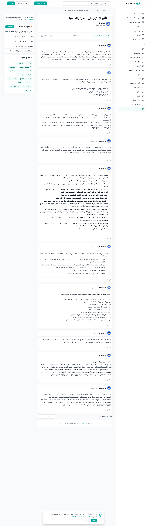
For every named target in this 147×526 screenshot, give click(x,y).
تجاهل (86, 520)
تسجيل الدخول (22, 3)
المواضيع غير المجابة (134, 22)
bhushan (102, 23)
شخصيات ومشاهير (135, 70)
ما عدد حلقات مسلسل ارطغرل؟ (23, 41)
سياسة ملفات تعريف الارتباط (81, 516)
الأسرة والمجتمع (135, 83)
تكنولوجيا (138, 61)
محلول (138, 26)
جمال (139, 91)
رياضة (139, 96)
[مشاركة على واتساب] (51, 36)
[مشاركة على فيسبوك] (46, 36)
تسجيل (11, 3)
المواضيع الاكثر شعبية (134, 18)
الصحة (139, 108)
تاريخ (139, 74)
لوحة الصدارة (137, 39)
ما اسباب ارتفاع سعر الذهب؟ (24, 46)
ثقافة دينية (137, 53)
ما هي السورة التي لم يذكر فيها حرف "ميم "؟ (19, 31)
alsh (98, 11)
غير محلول (137, 30)
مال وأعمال (137, 100)
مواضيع (105, 11)
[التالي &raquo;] (53, 416)
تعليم (139, 66)
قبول (94, 520)
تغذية (139, 78)
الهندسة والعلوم (135, 57)
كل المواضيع (137, 13)
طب (139, 48)
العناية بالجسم (136, 104)
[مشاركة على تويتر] (42, 36)
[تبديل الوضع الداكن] (31, 3)
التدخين (96, 36)
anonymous (102, 45)
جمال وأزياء (137, 87)
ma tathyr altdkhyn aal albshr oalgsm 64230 (78, 11)
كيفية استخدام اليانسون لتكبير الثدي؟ (21, 51)
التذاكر (139, 35)
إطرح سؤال (39, 3)
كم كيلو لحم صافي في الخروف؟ (23, 36)
